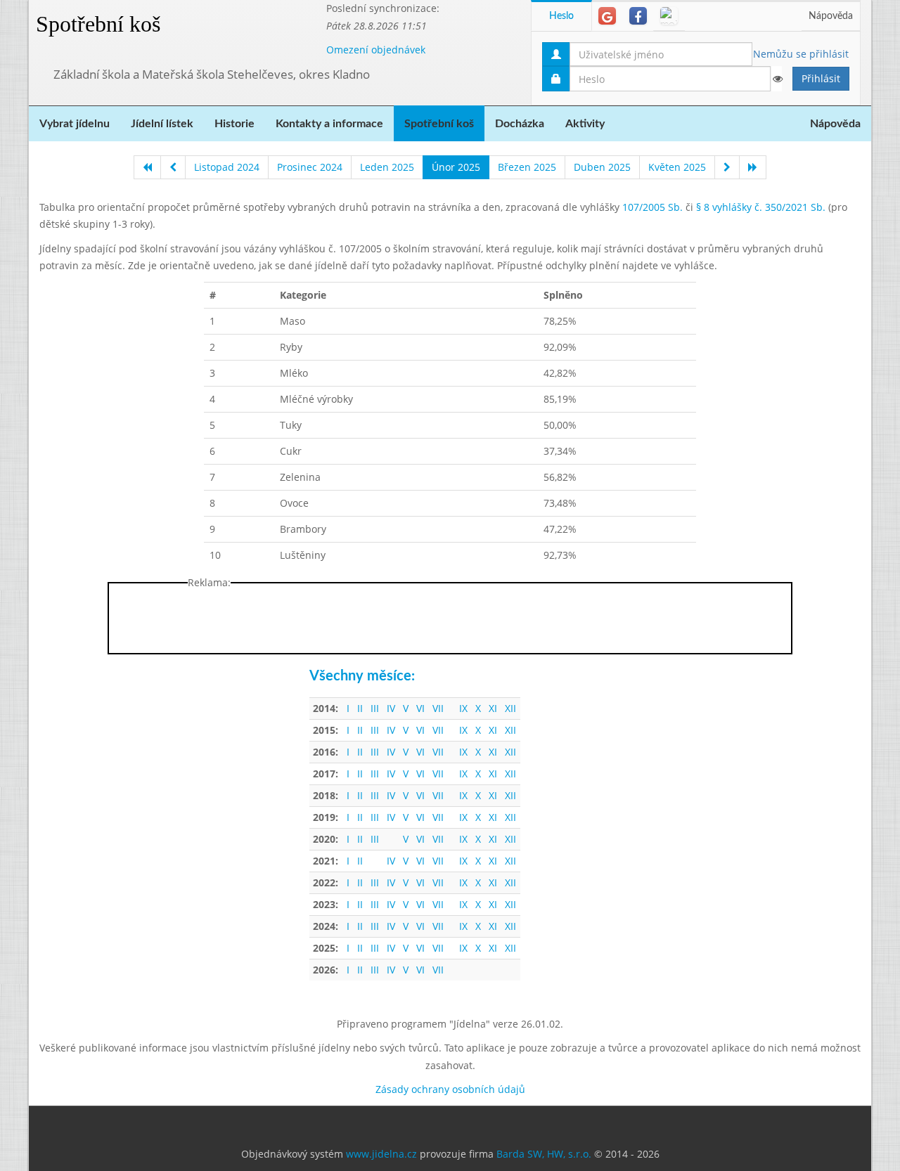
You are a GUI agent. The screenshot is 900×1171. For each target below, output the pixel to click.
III (375, 708)
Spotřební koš (98, 24)
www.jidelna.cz (381, 1153)
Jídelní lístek (162, 123)
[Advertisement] (450, 621)
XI (493, 708)
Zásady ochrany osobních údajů (450, 1089)
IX (463, 708)
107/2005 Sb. (652, 207)
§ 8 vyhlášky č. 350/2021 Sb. (760, 207)
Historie (234, 123)
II (360, 708)
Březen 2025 (527, 167)
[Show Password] (777, 78)
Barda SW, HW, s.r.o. (543, 1153)
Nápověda (831, 16)
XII (510, 708)
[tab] (607, 16)
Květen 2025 (677, 167)
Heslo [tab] (561, 16)
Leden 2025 (387, 167)
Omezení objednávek (375, 49)
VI (420, 708)
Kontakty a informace (329, 123)
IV (391, 708)
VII (438, 708)
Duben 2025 (602, 167)
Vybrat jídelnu (74, 123)
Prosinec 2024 (309, 167)
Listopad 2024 (226, 167)
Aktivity (585, 123)
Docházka (519, 123)
